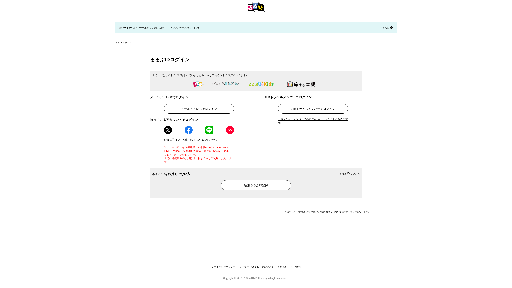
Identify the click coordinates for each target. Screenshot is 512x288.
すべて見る (383, 27)
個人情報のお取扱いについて (327, 212)
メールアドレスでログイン (199, 108)
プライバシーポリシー (223, 266)
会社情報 (296, 266)
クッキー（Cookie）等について (256, 266)
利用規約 (302, 212)
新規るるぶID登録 (256, 185)
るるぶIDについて (349, 173)
